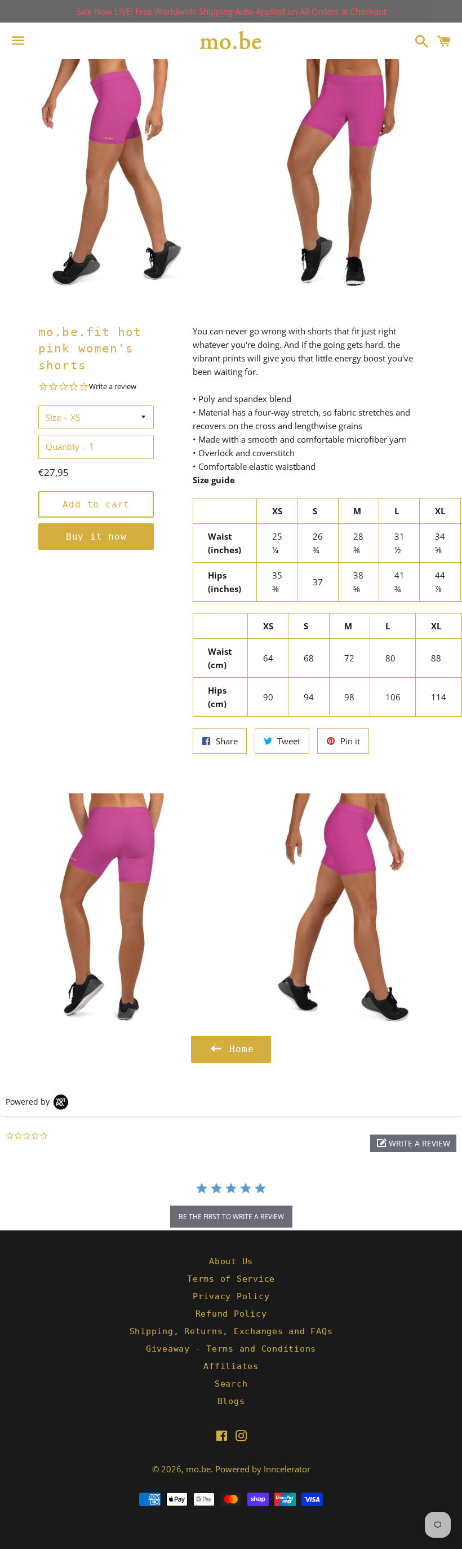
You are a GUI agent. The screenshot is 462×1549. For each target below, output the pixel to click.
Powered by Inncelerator (262, 1469)
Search (231, 1384)
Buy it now (96, 536)
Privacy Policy (231, 1296)
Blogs (231, 1401)
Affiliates (231, 1366)
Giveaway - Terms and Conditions (231, 1349)
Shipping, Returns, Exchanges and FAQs (231, 1331)
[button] (413, 1143)
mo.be (198, 1469)
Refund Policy (231, 1314)
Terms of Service (231, 1279)
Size (53, 417)
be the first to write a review (231, 1216)
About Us (231, 1261)
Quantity (62, 446)
